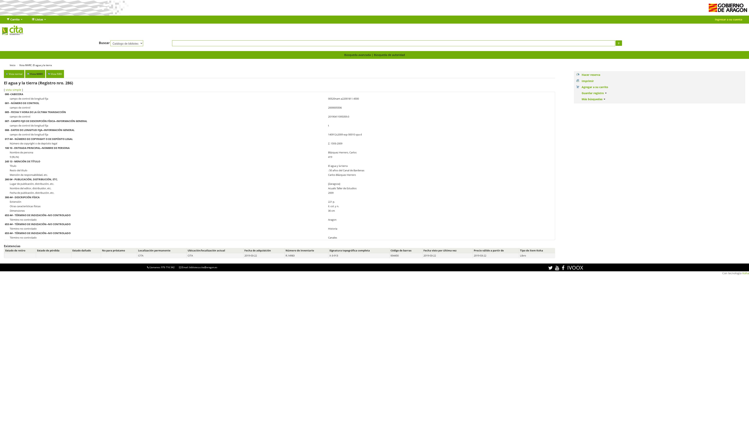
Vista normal (15, 74)
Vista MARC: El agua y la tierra (35, 65)
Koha (745, 273)
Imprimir (588, 81)
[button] (14, 19)
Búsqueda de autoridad (389, 55)
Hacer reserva (591, 75)
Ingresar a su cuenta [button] (728, 19)
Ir (619, 43)
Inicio (12, 65)
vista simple (13, 90)
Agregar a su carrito (595, 87)
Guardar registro (593, 93)
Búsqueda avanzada (357, 55)
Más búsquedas (592, 99)
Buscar (104, 43)
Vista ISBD (56, 74)
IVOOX (575, 267)
